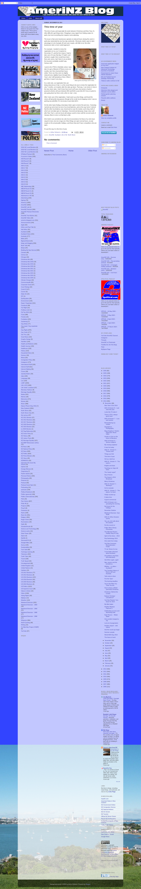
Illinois (23, 357)
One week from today (111, 541)
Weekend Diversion (27, 602)
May (106, 655)
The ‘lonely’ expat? (110, 472)
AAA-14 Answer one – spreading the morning (112, 502)
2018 (105, 391)
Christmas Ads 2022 (27, 271)
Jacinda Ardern (25, 373)
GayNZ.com (104, 798)
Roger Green (25, 519)
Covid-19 (24, 289)
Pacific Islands (25, 473)
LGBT (23, 383)
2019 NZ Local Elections (28, 149)
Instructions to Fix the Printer (115, 749)
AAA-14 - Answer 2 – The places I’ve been (112, 491)
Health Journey (25, 346)
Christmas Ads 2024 (27, 275)
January (107, 666)
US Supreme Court (27, 588)
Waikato (23, 598)
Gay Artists (24, 324)
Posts (105, 145)
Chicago (23, 257)
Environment (25, 301)
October (107, 643)
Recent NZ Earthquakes (108, 818)
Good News (24, 337)
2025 (105, 373)
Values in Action (26, 591)
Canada (23, 252)
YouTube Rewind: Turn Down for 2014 (111, 600)
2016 (105, 396)
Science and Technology (28, 529)
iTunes (23, 371)
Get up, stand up (109, 459)
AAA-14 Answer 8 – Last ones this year (111, 408)
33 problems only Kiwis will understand (111, 556)
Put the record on (109, 525)
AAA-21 (23, 175)
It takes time (108, 497)
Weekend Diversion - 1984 (29, 608)
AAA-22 (23, 177)
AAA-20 (23, 172)
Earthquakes (25, 298)
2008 (105, 681)
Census (23, 254)
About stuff (38, 18)
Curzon (23, 291)
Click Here (114, 127)
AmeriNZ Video (25, 218)
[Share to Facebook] (81, 132)
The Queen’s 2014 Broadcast (110, 478)
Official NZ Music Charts (108, 816)
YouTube (23, 631)
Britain (23, 248)
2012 (105, 671)
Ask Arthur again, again (111, 560)
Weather (23, 600)
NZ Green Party (26, 433)
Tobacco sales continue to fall (110, 80)
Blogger (88, 884)
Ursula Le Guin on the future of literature (111, 437)
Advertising (24, 198)
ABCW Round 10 (26, 188)
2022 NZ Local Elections (28, 152)
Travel (23, 558)
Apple (23, 225)
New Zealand (25, 408)
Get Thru (24, 334)
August (107, 648)
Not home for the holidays (109, 507)
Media (23, 394)
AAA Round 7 (25, 163)
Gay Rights (24, 330)
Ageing (23, 200)
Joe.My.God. (107, 697)
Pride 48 (23, 503)
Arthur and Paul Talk (27, 227)
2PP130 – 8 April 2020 (108, 319)
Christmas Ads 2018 (27, 261)
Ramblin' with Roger (109, 714)
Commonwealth (26, 282)
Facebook (24, 305)
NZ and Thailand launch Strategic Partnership (108, 77)
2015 (105, 398)
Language (24, 378)
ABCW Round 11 (26, 191)
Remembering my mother (109, 423)
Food (22, 314)
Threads (103, 340)
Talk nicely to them (110, 576)
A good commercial (110, 499)
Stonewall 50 (25, 540)
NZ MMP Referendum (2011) (30, 443)
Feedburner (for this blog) (109, 344)
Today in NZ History (107, 825)
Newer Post (49, 151)
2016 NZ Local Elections (28, 147)
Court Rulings (25, 287)
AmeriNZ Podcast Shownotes (30, 211)
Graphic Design (26, 339)
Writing (23, 625)
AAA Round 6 (25, 161)
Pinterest (23, 480)
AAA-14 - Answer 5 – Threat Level (110, 450)
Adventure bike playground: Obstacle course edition (109, 90)
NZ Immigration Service (108, 807)
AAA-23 (23, 179)
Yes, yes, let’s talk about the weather (111, 521)
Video (23, 593)
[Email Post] (71, 132)
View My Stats (114, 876)
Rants (23, 512)
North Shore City (26, 413)
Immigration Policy (26, 360)
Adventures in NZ (26, 195)
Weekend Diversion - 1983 (29, 605)
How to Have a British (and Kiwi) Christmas (111, 588)
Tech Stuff (24, 549)
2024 (105, 375)
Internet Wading (26, 369)
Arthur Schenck (108, 115)
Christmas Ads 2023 (27, 273)
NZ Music (24, 446)
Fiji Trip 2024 (25, 312)
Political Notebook (26, 492)
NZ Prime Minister (26, 456)
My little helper (108, 604)
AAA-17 (23, 168)
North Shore (71, 135)
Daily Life (24, 294)
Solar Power (24, 533)
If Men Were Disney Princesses (110, 528)
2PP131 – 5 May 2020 (108, 315)
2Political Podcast (26, 154)
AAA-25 (23, 184)
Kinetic (103, 100)
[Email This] (75, 132)
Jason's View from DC (110, 747)
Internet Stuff (25, 367)
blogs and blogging (27, 243)
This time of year (109, 456)
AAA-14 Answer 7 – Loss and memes (111, 419)
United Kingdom (26, 565)
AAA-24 (23, 182)
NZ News (24, 451)
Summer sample (109, 632)
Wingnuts (24, 620)
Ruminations (25, 522)
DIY (22, 296)
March (107, 661)
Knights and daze (109, 465)
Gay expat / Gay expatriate (29, 326)
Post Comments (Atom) (59, 154)
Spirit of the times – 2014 (112, 536)
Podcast (23, 482)
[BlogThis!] (77, 132)
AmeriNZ (51, 135)
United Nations (25, 568)
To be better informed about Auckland (111, 552)
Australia (23, 236)
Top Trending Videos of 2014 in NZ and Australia (111, 572)
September (108, 645)
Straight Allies (25, 542)
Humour (23, 355)
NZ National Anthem (107, 809)
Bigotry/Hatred (25, 241)
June (106, 653)
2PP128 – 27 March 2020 (109, 327)
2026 (105, 370)
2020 (105, 386)
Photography (25, 478)
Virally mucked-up (109, 494)
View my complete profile (108, 118)
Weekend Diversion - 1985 (29, 612)
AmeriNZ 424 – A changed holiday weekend (109, 265)
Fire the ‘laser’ (108, 578)
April (106, 658)
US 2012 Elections (26, 572)
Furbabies (24, 319)
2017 (105, 393)
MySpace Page (105, 349)
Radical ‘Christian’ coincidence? (109, 596)
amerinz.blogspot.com (28, 220)
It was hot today (109, 447)
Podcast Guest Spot (27, 485)
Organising (24, 471)
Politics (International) (27, 496)
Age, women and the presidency (110, 563)
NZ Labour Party (26, 438)
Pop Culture (24, 501)
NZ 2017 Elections (26, 422)
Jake (22, 376)
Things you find (109, 454)
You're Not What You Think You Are (110, 584)
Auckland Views (26, 234)
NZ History (24, 436)
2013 (105, 669)
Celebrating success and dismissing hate (111, 611)
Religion (23, 517)
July (106, 650)
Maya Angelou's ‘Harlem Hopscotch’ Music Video (111, 432)
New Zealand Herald (107, 834)
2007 (105, 684)
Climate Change (26, 280)
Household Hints (26, 353)
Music (23, 403)
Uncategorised (25, 563)
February (108, 663)
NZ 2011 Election (26, 417)
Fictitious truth (25, 310)
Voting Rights (25, 595)
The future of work (110, 637)
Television (24, 554)
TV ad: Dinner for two (110, 549)
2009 (105, 679)
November (108, 640)
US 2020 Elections (26, 582)
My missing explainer (110, 444)
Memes (23, 396)
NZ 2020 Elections (26, 424)
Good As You (107, 768)
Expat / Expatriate (26, 303)
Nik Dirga (106, 730)
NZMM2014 (24, 460)
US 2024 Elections (26, 584)
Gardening (24, 321)
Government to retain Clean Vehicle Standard (109, 73)
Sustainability (25, 547)
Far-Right (24, 307)
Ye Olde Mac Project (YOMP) (30, 627)
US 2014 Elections (26, 575)
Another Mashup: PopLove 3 (109, 607)
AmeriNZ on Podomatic (108, 342)
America (23, 202)
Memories (24, 399)
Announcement (25, 222)
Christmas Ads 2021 (27, 268)
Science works (25, 531)
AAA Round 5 (25, 158)
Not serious (24, 415)
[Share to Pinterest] (83, 132)
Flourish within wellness (108, 98)
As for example (109, 488)
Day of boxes (108, 474)
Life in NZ (64, 135)
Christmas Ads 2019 (27, 264)
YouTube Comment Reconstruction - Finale (110, 545)
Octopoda (104, 88)
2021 (105, 383)
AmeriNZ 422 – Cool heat (109, 272)
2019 (105, 388)
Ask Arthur (24, 229)
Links (30, 18)
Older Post (92, 151)
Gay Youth (24, 332)
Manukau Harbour (26, 390)
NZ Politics (24, 453)
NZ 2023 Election (26, 426)
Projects (23, 506)
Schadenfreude (25, 526)
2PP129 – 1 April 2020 (108, 323)
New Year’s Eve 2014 (111, 405)
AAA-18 (23, 170)
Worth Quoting (25, 622)
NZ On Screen (105, 812)
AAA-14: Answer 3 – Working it (110, 484)
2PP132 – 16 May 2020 (108, 311)
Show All (118, 781)
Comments (106, 148)
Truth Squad (25, 561)
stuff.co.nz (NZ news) (107, 832)
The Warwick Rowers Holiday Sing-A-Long (111, 532)
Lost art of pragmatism (111, 623)
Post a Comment (52, 143)
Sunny (23, 545)
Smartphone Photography (109, 427)
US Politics (24, 586)
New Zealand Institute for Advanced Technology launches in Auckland (108, 69)
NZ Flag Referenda (27, 431)
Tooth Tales (24, 556)
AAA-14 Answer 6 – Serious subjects (110, 441)
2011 (105, 674)
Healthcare (24, 348)
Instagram (24, 362)
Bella (22, 238)
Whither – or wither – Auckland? (110, 567)
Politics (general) (26, 494)
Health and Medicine (27, 344)
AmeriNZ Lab (25, 207)
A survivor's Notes (26, 156)
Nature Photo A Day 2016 (28, 406)
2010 (105, 676)
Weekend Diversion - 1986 (29, 616)
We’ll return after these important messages (109, 732)
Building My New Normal (28, 250)
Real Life (23, 515)
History (23, 350)
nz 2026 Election (26, 429)
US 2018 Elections (26, 579)
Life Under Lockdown (27, 387)
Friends (23, 317)
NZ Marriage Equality (27, 440)
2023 (105, 378)
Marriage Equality (26, 392)
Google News (105, 836)
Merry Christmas (109, 481)
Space (23, 535)
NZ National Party (26, 449)
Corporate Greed (26, 284)
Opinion (23, 466)
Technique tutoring (26, 552)
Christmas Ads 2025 (27, 277)
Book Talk (24, 245)
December (108, 403)
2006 (105, 686)
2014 (105, 401)
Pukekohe (24, 510)
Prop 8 (23, 508)
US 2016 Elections (26, 577)
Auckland (58, 135)
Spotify (23, 538)
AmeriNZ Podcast (26, 209)
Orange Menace (26, 469)
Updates (23, 570)
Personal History (26, 476)
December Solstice (110, 510)
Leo (22, 380)
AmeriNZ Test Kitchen (27, 215)
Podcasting (24, 487)
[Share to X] (79, 132)
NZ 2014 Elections (26, 420)
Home (23, 18)
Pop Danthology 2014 (111, 538)
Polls (22, 499)
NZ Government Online (108, 805)
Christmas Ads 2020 (27, 266)
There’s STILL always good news (111, 415)
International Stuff (26, 364)
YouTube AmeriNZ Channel (109, 335)
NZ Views (24, 458)
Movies (23, 401)
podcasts (24, 489)
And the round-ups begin (112, 629)
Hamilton (23, 341)
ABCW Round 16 (26, 193)
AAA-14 (23, 165)
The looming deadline (111, 581)
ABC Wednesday (26, 186)
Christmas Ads (25, 259)
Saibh (23, 524)
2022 (105, 380)
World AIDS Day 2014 (111, 635)
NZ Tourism (104, 814)
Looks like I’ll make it (110, 412)
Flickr (102, 347)
